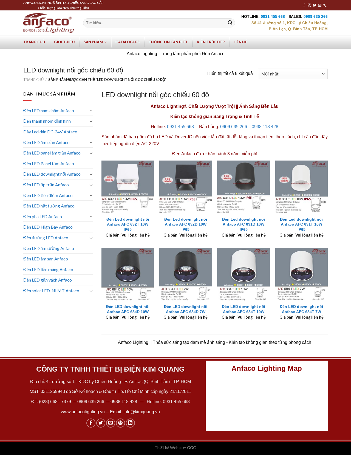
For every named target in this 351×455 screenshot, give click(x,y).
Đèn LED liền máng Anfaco (48, 269)
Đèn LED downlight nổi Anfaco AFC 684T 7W (301, 309)
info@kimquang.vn (141, 411)
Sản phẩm (93, 42)
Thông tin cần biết (168, 42)
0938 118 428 (265, 126)
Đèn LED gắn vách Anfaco (47, 279)
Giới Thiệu (64, 42)
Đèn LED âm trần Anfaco (46, 142)
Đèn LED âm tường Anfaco (48, 248)
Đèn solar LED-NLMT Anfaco (51, 290)
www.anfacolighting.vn (83, 411)
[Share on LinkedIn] (130, 423)
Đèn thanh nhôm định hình (47, 120)
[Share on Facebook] (90, 423)
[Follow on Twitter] (314, 5)
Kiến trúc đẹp (211, 42)
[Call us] (325, 5)
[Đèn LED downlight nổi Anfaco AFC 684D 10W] (127, 274)
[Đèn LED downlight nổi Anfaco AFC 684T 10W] (243, 274)
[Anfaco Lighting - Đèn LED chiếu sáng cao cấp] (48, 23)
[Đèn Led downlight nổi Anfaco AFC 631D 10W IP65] (243, 187)
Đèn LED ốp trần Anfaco (46, 184)
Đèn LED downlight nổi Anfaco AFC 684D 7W (185, 309)
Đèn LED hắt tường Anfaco (49, 205)
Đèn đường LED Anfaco (45, 237)
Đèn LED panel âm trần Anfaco (52, 152)
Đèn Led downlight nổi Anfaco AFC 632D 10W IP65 (185, 224)
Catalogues (127, 42)
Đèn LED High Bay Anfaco (48, 226)
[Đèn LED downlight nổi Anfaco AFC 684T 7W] (301, 274)
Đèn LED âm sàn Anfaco (45, 258)
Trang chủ (34, 42)
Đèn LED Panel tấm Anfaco (48, 163)
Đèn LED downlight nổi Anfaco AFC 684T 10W (243, 309)
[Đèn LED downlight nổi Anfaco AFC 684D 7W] (185, 274)
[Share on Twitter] (100, 423)
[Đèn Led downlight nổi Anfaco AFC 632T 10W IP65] (127, 187)
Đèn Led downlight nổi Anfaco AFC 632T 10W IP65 (127, 224)
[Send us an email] (319, 5)
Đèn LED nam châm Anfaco (48, 110)
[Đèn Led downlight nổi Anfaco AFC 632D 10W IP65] (185, 187)
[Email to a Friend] (110, 423)
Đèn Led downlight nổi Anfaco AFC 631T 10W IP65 (301, 224)
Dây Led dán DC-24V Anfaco (50, 131)
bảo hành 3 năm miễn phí (232, 153)
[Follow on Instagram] (309, 5)
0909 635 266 (233, 126)
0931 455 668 (180, 126)
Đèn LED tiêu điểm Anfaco (48, 195)
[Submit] (230, 23)
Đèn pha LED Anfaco (42, 216)
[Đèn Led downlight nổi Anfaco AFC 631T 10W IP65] (301, 187)
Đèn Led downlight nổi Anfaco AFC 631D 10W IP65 (243, 224)
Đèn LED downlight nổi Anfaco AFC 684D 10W (127, 309)
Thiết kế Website (170, 447)
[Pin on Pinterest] (120, 423)
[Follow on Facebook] (304, 5)
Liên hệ (241, 42)
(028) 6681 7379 (55, 401)
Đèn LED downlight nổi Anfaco (52, 173)
